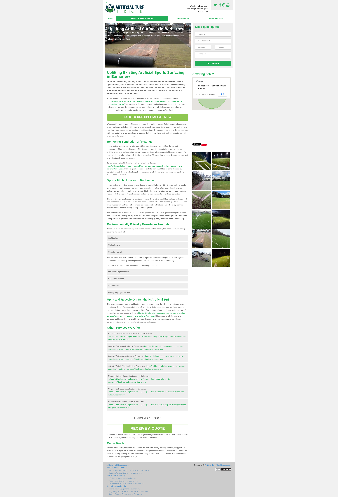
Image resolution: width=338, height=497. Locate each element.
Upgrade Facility (216, 18)
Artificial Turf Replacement (117, 465)
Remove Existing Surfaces (142, 18)
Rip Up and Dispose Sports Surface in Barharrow (129, 470)
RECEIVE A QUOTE (148, 428)
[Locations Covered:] (106, 2)
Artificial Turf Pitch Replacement (218, 465)
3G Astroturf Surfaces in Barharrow (123, 481)
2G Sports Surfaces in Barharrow (122, 478)
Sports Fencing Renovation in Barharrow (125, 494)
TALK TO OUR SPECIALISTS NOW (148, 117)
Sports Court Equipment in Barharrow (124, 489)
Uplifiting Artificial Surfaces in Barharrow (125, 473)
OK (222, 94)
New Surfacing (183, 18)
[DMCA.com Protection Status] (223, 469)
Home (110, 18)
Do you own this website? (206, 94)
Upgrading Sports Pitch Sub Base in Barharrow (128, 491)
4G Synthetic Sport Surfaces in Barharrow (126, 483)
